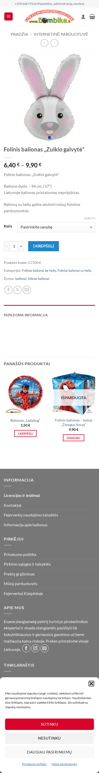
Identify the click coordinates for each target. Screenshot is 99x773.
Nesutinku (49, 738)
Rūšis (8, 226)
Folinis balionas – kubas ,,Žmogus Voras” (73, 422)
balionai (20, 279)
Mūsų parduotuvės (64, 764)
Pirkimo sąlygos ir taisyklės (27, 564)
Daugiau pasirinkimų (49, 752)
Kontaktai (12, 505)
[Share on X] (17, 290)
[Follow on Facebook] (26, 648)
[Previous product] (54, 43)
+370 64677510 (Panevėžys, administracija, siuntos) (49, 4)
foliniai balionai (38, 279)
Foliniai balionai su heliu (74, 270)
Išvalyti (89, 218)
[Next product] (44, 43)
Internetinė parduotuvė (61, 34)
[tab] (49, 307)
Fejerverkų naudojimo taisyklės (31, 514)
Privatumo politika (34, 764)
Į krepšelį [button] (25, 433)
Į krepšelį (43, 246)
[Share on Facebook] (8, 290)
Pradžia (19, 34)
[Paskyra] (83, 16)
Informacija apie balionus (25, 524)
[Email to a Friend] (27, 290)
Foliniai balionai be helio (39, 270)
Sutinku (49, 724)
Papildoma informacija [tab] (26, 315)
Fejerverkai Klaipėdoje (23, 593)
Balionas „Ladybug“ (25, 420)
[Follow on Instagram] (35, 648)
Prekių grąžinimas (19, 573)
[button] (91, 683)
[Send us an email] (44, 648)
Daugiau (73, 437)
